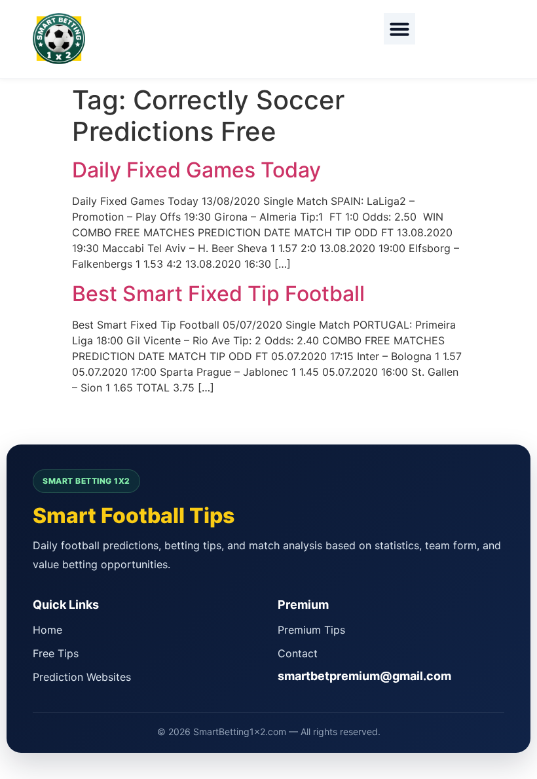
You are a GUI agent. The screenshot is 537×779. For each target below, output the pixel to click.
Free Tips (56, 653)
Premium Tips (311, 629)
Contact (298, 653)
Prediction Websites (82, 676)
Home (47, 629)
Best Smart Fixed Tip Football (218, 293)
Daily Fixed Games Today (196, 170)
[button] (399, 29)
